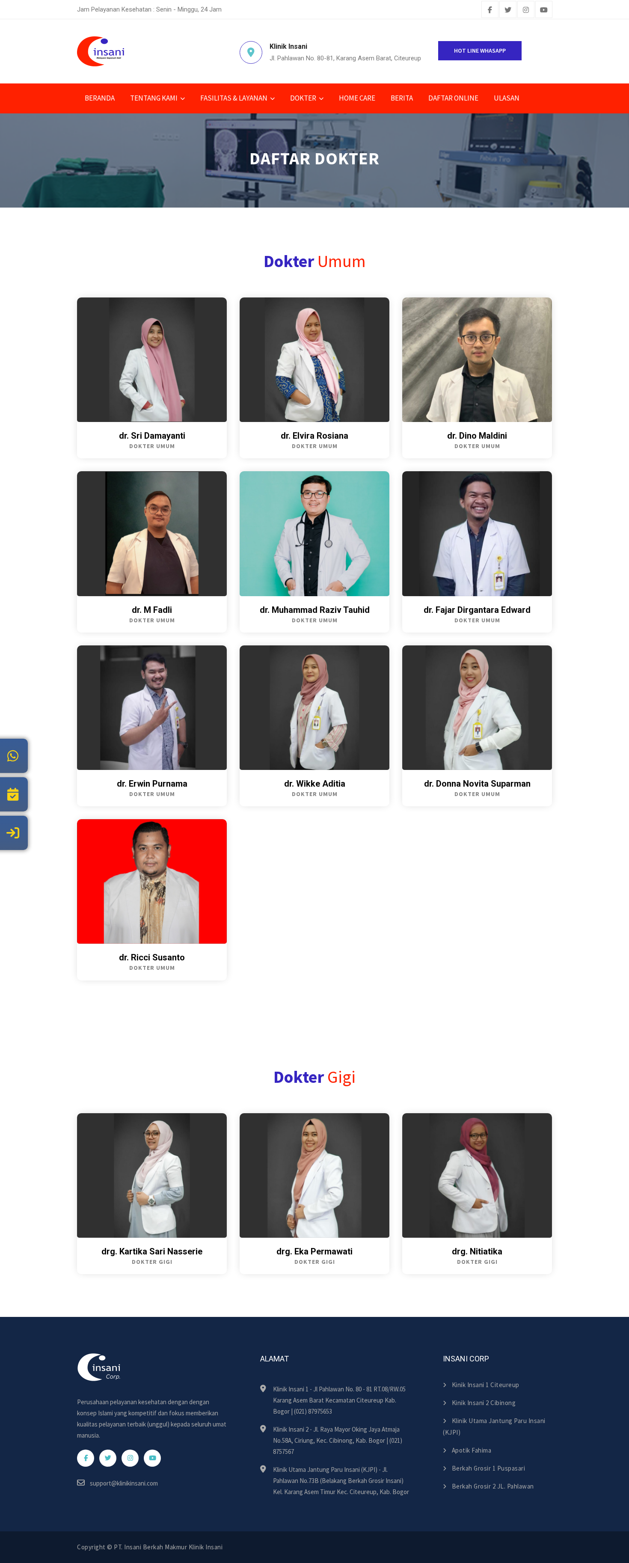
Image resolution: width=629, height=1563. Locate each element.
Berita (402, 98)
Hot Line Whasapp (480, 50)
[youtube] (544, 10)
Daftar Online (453, 98)
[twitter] (508, 10)
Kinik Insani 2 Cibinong (484, 1403)
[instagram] (526, 10)
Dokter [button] (303, 98)
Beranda (100, 98)
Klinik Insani (206, 1547)
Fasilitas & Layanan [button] (233, 98)
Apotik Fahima (471, 1450)
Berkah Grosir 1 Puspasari (488, 1468)
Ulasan (506, 98)
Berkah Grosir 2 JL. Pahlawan (493, 1486)
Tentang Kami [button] (154, 98)
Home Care (357, 98)
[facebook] (490, 10)
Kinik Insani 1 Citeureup (485, 1385)
